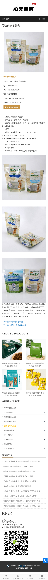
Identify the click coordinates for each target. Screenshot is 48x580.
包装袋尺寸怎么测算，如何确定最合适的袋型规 (21, 491)
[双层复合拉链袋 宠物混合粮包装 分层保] (12, 379)
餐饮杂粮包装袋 (10, 421)
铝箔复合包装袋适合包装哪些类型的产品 (19, 471)
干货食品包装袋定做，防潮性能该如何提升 (20, 481)
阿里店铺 (42, 579)
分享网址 (6, 579)
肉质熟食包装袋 (10, 417)
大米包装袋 (8, 439)
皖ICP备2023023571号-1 (24, 568)
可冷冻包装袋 (9, 449)
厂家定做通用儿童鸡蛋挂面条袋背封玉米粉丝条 (21, 461)
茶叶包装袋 (8, 435)
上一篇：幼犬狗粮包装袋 (13, 322)
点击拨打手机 (18, 579)
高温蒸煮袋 (8, 444)
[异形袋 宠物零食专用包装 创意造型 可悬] (36, 379)
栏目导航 (5, 19)
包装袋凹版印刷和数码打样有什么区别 (18, 466)
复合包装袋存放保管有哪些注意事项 (17, 486)
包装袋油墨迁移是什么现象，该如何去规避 (20, 496)
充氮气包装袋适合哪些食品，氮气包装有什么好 (21, 501)
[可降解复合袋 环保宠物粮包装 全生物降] (36, 350)
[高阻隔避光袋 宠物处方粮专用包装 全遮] (12, 350)
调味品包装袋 (9, 430)
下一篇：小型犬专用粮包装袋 (14, 325)
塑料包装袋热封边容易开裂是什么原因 (18, 476)
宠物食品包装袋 (12, 107)
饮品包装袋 (8, 412)
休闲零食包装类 (10, 408)
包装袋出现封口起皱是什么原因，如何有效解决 (21, 506)
